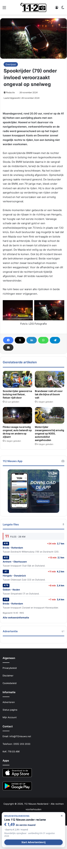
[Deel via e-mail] (8, 347)
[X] (20, 340)
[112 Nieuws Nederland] (33, 7)
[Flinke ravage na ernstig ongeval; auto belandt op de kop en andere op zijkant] (17, 415)
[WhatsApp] (43, 340)
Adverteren (9, 702)
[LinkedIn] (31, 340)
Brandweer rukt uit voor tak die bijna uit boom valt (49, 394)
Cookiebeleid (9, 683)
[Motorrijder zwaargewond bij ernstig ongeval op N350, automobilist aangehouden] (49, 415)
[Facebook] (8, 340)
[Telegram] (55, 340)
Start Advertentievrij (33, 842)
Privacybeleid (10, 668)
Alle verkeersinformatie (16, 617)
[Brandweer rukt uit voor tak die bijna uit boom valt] (49, 379)
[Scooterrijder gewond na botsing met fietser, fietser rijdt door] (17, 379)
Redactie (10, 92)
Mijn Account (10, 717)
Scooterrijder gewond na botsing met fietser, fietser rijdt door (17, 394)
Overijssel (10, 64)
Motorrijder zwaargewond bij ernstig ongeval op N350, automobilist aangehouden (49, 433)
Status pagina (10, 709)
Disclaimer (8, 675)
